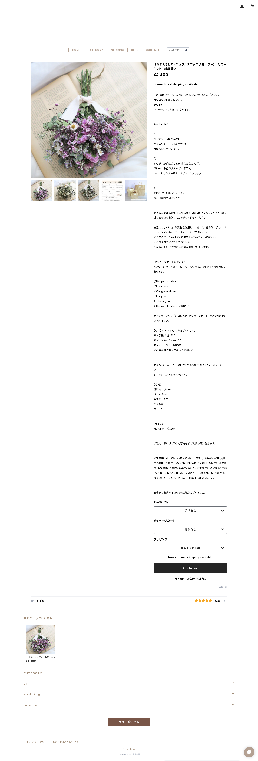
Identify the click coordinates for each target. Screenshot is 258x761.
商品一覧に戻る (129, 722)
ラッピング (160, 539)
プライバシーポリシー (37, 742)
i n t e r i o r (31, 704)
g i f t (27, 683)
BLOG (135, 49)
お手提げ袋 (161, 502)
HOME (76, 49)
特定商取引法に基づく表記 (66, 742)
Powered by (125, 754)
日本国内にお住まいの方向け (190, 578)
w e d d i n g (32, 694)
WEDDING (117, 49)
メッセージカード (164, 520)
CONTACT (153, 49)
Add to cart (191, 568)
